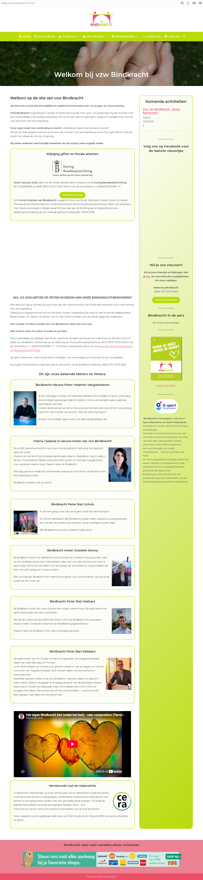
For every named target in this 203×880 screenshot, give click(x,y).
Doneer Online (72, 195)
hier (148, 276)
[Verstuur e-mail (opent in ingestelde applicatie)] (199, 3)
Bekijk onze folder (166, 385)
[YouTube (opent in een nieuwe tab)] (194, 3)
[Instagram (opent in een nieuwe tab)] (188, 3)
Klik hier (31, 3)
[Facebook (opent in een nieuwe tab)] (182, 3)
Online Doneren (166, 300)
